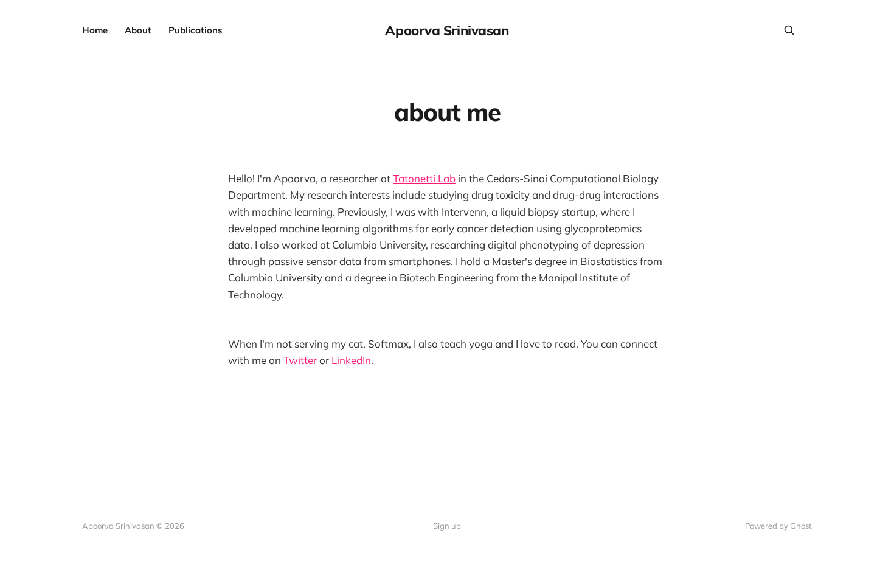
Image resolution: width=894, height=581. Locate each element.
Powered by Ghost (778, 526)
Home (95, 30)
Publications (195, 30)
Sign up (447, 526)
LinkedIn (351, 360)
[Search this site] (789, 30)
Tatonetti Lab (424, 178)
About (138, 30)
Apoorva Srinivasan (446, 30)
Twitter (300, 360)
